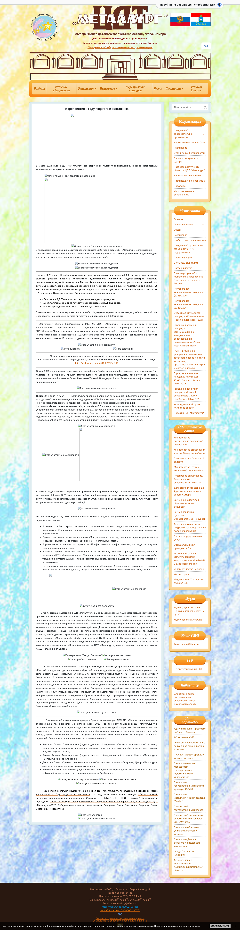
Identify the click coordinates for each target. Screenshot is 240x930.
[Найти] (205, 107)
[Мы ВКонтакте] (206, 46)
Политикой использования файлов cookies (177, 926)
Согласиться (220, 926)
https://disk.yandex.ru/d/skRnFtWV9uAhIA (96, 363)
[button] (190, 6)
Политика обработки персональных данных (120, 918)
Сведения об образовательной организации (120, 47)
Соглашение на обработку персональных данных (120, 920)
